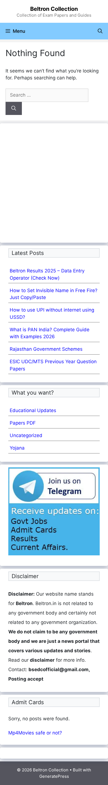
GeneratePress (54, 776)
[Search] (14, 108)
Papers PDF (23, 423)
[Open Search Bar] (100, 31)
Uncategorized (26, 435)
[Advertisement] (54, 180)
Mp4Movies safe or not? (35, 733)
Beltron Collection (54, 9)
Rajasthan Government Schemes (46, 349)
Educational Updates (33, 410)
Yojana (17, 448)
